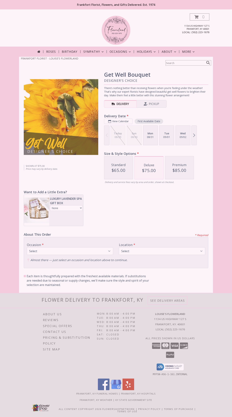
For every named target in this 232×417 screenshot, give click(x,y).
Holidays (144, 52)
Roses (51, 52)
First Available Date (149, 121)
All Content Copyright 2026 (80, 409)
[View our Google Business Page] (116, 389)
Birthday (69, 52)
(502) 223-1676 (200, 32)
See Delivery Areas (167, 300)
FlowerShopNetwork (118, 409)
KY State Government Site (133, 400)
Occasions (118, 52)
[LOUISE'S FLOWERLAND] (116, 30)
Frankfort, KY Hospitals (138, 393)
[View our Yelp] (128, 389)
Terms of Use (127, 411)
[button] (199, 16)
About (167, 52)
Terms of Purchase (178, 409)
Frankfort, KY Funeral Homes (97, 393)
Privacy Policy (149, 409)
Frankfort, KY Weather (96, 400)
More (186, 52)
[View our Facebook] (103, 389)
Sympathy (91, 52)
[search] (208, 63)
